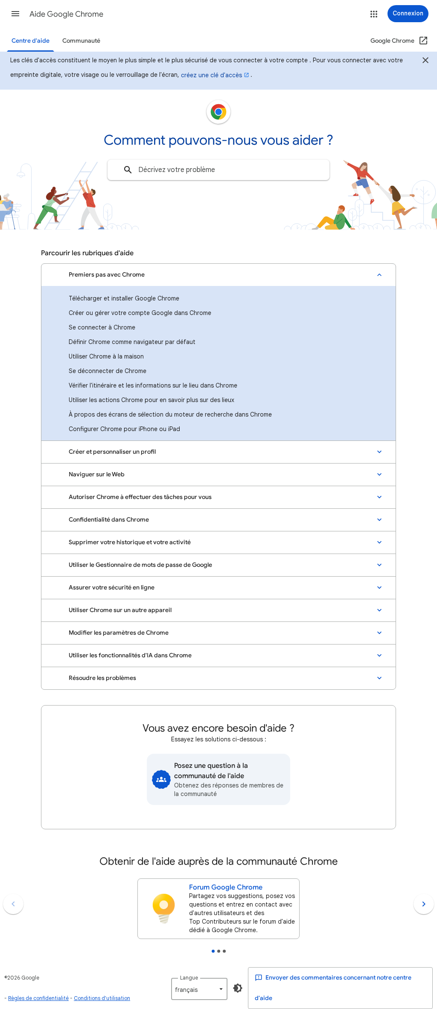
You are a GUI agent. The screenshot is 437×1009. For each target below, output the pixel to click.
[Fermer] (425, 61)
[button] (15, 13)
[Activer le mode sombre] (237, 988)
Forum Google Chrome (225, 887)
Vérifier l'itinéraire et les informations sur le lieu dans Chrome (153, 385)
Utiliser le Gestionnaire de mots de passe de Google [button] (140, 565)
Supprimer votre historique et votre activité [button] (130, 542)
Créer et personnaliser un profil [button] (112, 451)
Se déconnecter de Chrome (107, 371)
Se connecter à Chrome (102, 327)
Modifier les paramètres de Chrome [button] (119, 632)
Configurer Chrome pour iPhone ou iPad (124, 429)
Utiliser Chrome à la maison (106, 356)
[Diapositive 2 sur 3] (218, 951)
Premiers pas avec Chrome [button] (107, 274)
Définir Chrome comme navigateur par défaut (132, 342)
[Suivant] (424, 904)
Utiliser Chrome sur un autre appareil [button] (120, 610)
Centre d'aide (31, 40)
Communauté (81, 40)
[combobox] (218, 170)
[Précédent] (13, 904)
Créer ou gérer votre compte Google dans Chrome (140, 313)
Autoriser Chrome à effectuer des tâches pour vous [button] (140, 497)
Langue (189, 977)
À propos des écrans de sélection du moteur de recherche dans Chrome (170, 414)
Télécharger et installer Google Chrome (124, 298)
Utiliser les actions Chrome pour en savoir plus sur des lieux (151, 400)
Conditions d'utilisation (102, 998)
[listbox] (199, 989)
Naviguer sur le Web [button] (97, 474)
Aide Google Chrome (66, 14)
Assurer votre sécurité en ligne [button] (111, 587)
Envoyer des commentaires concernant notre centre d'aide (333, 988)
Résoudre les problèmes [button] (102, 678)
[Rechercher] (128, 170)
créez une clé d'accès (211, 75)
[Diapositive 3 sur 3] (224, 951)
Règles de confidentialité (38, 998)
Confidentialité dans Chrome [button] (109, 519)
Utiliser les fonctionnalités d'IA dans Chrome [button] (130, 655)
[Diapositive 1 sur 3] (213, 951)
